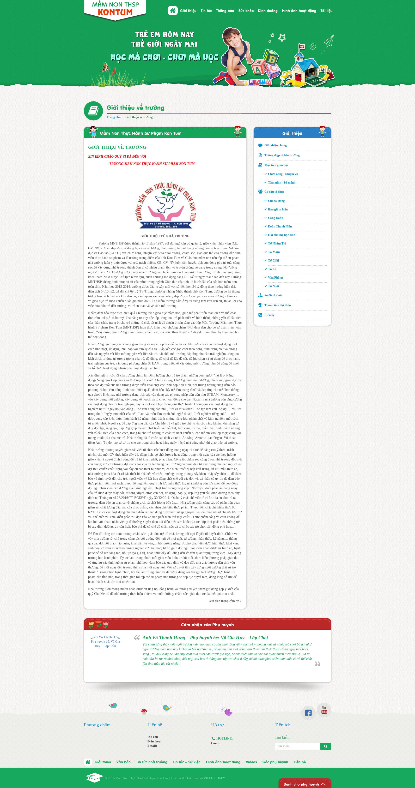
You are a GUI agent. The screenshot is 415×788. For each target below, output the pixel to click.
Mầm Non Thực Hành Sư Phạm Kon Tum (141, 133)
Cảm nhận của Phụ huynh (207, 624)
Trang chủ (114, 117)
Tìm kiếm (282, 737)
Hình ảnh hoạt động (299, 10)
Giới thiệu (292, 133)
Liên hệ (300, 761)
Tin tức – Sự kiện (187, 761)
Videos (251, 761)
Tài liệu (327, 10)
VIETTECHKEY (214, 778)
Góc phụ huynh (275, 761)
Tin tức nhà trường (151, 761)
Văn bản (123, 761)
